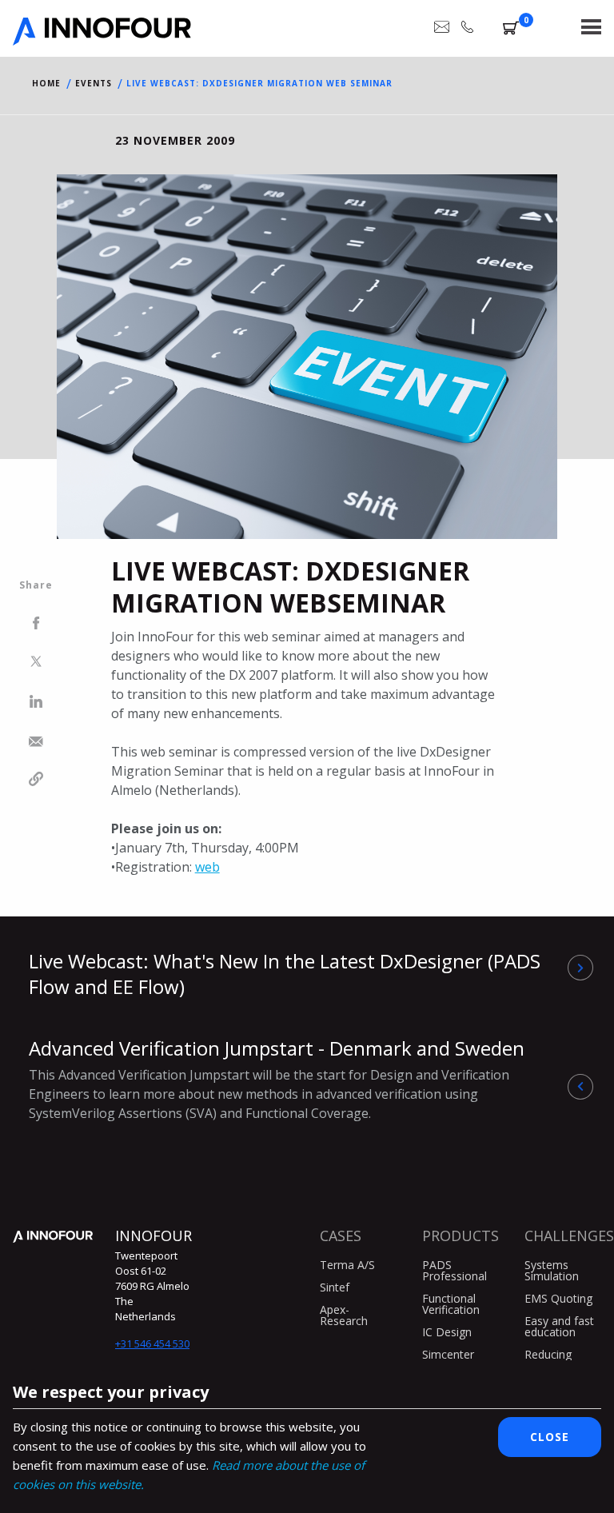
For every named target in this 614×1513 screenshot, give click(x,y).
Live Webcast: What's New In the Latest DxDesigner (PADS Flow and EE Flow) (284, 974)
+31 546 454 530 (152, 1343)
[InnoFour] (102, 40)
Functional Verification (451, 1304)
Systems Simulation (551, 1270)
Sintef (334, 1287)
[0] (511, 30)
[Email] (36, 742)
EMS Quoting (558, 1298)
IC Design (447, 1331)
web (207, 867)
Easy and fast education (559, 1326)
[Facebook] (36, 624)
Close (549, 1436)
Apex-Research (344, 1315)
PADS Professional (454, 1270)
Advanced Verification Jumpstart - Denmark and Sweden (276, 1078)
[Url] (36, 781)
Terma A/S (347, 1264)
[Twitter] (36, 664)
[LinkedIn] (36, 703)
